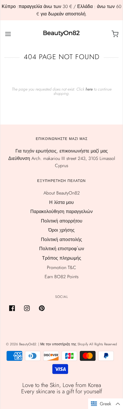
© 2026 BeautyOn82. (22, 344)
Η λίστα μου (61, 202)
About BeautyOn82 (61, 193)
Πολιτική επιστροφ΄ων (61, 248)
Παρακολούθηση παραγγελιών (61, 211)
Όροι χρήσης (61, 230)
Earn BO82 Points (61, 276)
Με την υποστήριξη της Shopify (64, 344)
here (89, 89)
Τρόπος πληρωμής (61, 258)
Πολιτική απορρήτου (61, 221)
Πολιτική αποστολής (61, 239)
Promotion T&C (61, 267)
